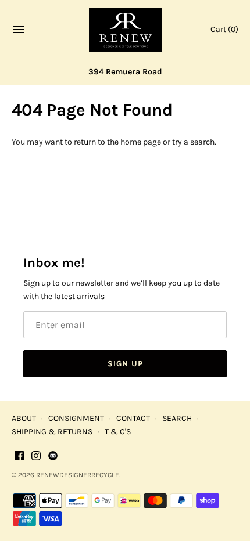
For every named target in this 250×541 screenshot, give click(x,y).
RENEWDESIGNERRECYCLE (77, 475)
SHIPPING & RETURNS (52, 432)
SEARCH (177, 418)
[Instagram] (36, 456)
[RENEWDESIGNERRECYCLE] (125, 30)
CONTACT (133, 418)
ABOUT (24, 418)
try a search (193, 142)
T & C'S (118, 432)
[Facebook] (19, 456)
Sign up (125, 364)
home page (140, 142)
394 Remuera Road (125, 72)
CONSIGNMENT (76, 418)
